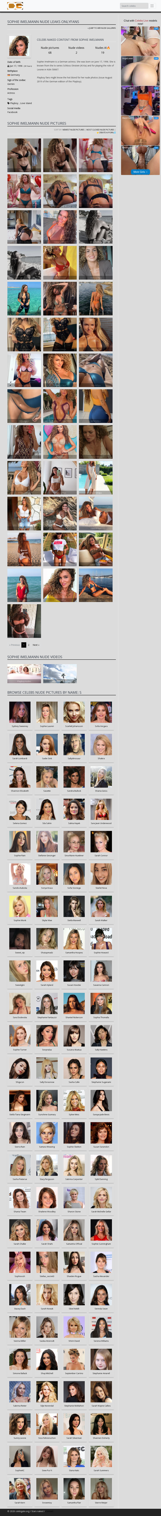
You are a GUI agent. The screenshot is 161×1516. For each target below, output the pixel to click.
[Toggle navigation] (152, 6)
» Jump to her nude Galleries (102, 28)
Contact (49, 1511)
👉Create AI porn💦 (106, 132)
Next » (36, 644)
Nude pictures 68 (50, 50)
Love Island (26, 103)
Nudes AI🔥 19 (102, 50)
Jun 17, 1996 (16, 65)
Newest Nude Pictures (73, 129)
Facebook (12, 112)
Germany (15, 74)
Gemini (10, 83)
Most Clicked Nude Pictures (100, 129)
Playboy (14, 103)
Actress (11, 92)
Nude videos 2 (76, 50)
